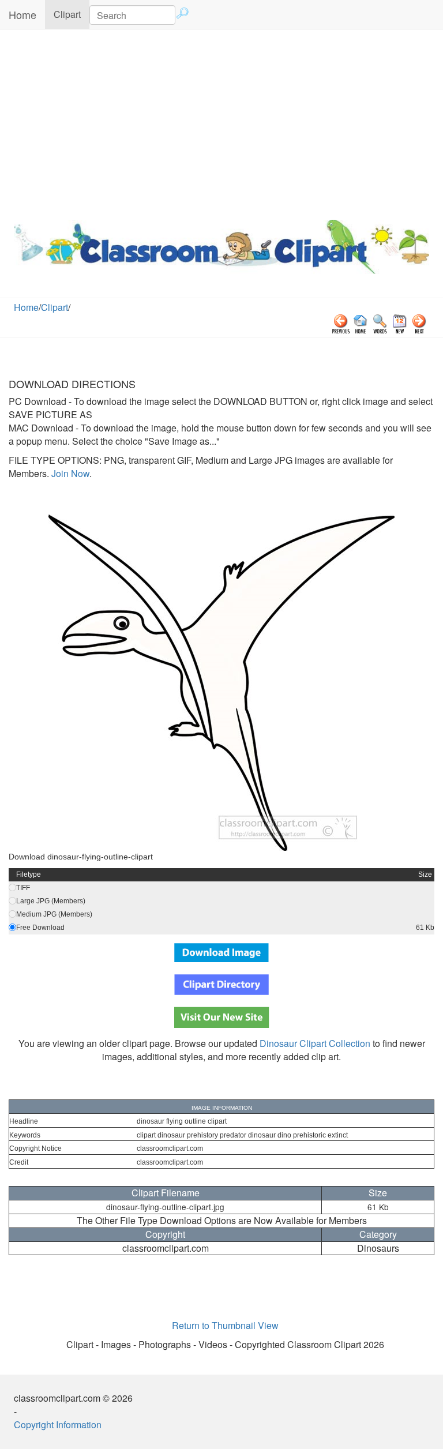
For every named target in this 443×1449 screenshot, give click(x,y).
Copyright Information (58, 1424)
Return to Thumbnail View (225, 1325)
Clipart (71, 14)
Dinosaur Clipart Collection (315, 1043)
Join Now (69, 473)
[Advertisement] (221, 121)
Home (22, 14)
